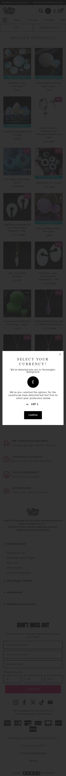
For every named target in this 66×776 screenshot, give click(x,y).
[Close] (60, 354)
